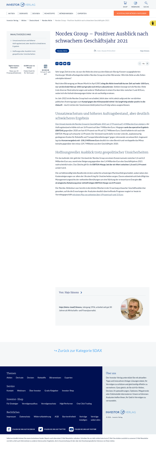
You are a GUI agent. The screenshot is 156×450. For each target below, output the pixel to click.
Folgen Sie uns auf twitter (55, 429)
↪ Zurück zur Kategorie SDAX (78, 350)
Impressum (11, 416)
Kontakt (10, 390)
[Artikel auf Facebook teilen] (57, 63)
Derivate (23, 13)
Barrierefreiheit (69, 416)
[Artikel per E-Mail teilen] (64, 63)
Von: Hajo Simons (69, 292)
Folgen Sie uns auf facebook (23, 429)
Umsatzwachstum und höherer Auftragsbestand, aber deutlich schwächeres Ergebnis (29, 43)
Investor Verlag (12, 20)
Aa (143, 63)
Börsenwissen (66, 13)
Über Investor (35, 390)
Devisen (36, 13)
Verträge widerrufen (95, 418)
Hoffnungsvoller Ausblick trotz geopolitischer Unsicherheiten (24, 52)
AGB (57, 416)
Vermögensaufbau (29, 403)
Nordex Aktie (47, 20)
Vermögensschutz (48, 403)
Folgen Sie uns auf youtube (85, 429)
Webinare (21, 390)
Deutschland (34, 20)
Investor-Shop (68, 390)
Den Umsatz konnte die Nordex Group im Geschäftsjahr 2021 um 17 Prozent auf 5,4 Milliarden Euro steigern (100, 124)
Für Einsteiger (12, 403)
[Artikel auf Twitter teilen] (60, 63)
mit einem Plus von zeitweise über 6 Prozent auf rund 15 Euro (97, 194)
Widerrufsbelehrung (42, 416)
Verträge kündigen (83, 418)
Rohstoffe (49, 13)
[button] (153, 23)
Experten (82, 13)
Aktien (11, 13)
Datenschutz (25, 416)
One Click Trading (84, 403)
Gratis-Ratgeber (51, 390)
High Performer (66, 403)
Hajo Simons (144, 51)
